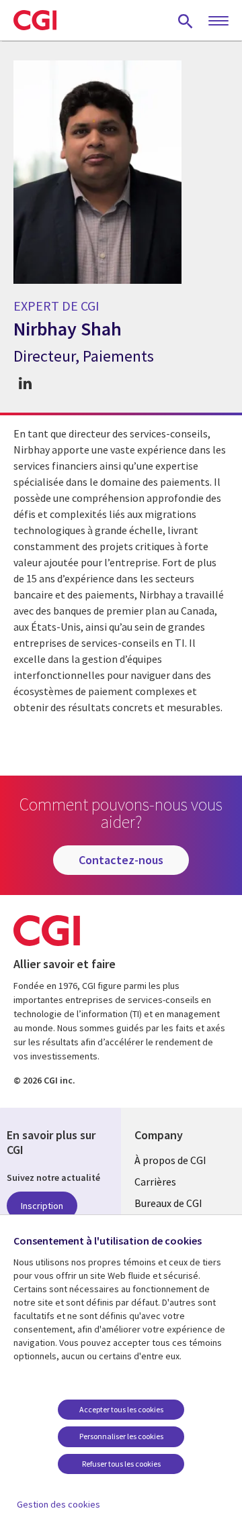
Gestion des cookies (58, 1504)
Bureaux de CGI (168, 1203)
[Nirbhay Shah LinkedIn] (25, 383)
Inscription (42, 1206)
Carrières (155, 1181)
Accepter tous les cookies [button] (121, 1409)
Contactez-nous (121, 860)
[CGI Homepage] (34, 20)
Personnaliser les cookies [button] (121, 1436)
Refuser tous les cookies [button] (121, 1464)
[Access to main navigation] (218, 21)
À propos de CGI (170, 1160)
